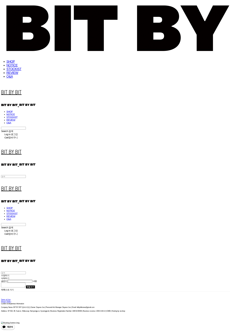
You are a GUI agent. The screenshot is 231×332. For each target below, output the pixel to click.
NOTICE (12, 65)
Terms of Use (5, 300)
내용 (35, 281)
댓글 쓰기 (30, 287)
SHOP (10, 61)
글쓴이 (4, 281)
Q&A (9, 76)
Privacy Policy (6, 302)
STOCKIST (13, 69)
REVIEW (12, 72)
